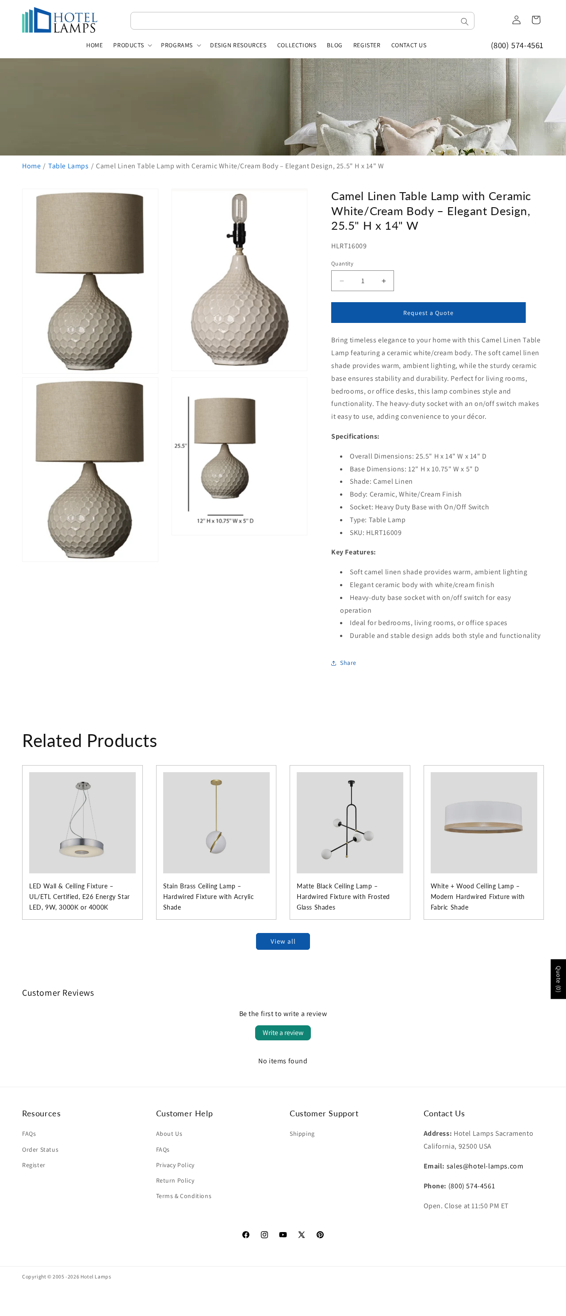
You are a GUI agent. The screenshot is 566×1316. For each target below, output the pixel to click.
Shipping (302, 1134)
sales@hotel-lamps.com (485, 1166)
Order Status (40, 1149)
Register (34, 1165)
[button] (132, 45)
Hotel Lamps (95, 1276)
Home (31, 166)
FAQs (29, 1134)
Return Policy (175, 1180)
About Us (169, 1134)
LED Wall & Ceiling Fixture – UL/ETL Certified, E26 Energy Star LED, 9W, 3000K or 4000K (79, 896)
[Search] (464, 21)
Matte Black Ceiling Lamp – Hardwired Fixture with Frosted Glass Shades (343, 896)
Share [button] (348, 663)
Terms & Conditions (184, 1196)
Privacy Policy (175, 1165)
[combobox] (302, 21)
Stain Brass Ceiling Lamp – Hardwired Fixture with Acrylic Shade (208, 896)
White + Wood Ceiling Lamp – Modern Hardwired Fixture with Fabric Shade (478, 896)
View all (283, 941)
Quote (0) (558, 979)
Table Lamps (68, 166)
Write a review (283, 1032)
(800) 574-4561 (517, 45)
